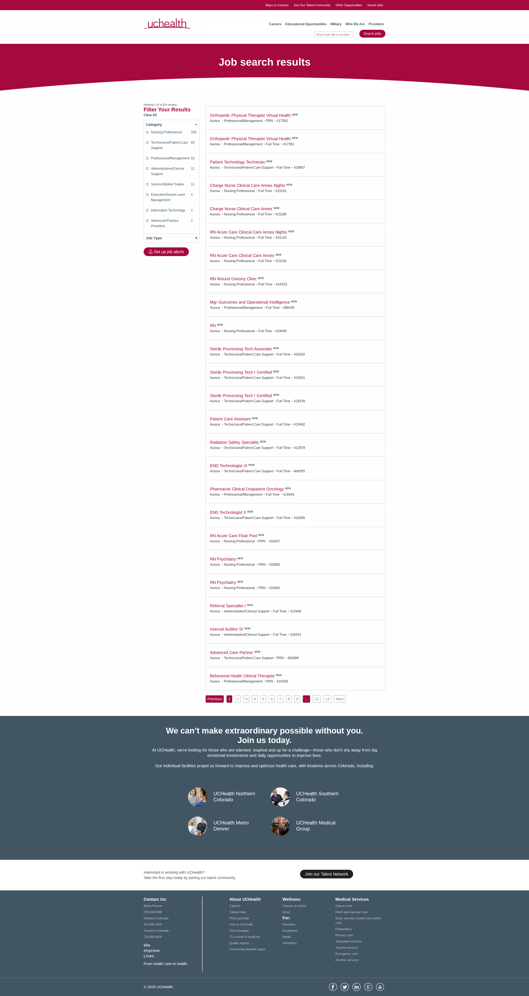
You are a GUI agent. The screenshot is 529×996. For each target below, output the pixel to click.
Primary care (344, 935)
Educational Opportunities (305, 24)
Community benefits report (247, 949)
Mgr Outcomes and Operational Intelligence (250, 302)
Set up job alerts (168, 251)
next (339, 699)
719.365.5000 (153, 937)
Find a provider (239, 918)
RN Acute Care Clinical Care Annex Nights (248, 232)
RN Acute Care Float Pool (233, 535)
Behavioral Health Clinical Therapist (242, 676)
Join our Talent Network (326, 874)
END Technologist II (228, 512)
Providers (376, 24)
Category (154, 125)
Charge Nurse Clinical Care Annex (241, 208)
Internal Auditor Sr (226, 629)
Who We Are (355, 24)
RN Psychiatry (223, 559)
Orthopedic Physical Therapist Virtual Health (250, 115)
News (286, 912)
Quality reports (239, 943)
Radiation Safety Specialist (234, 442)
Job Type (154, 238)
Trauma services (346, 947)
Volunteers (289, 943)
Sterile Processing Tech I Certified (241, 372)
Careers (275, 24)
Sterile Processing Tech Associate (241, 349)
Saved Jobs (375, 5)
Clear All (150, 115)
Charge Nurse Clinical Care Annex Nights (247, 185)
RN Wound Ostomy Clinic (233, 279)
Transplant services (348, 941)
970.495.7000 (153, 924)
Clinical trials (237, 912)
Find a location (239, 930)
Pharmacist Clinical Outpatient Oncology (247, 489)
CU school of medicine (244, 937)
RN (213, 325)
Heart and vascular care (351, 912)
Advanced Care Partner (231, 652)
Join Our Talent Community (312, 5)
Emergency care (346, 953)
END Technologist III (228, 465)
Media (286, 937)
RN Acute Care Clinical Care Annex (242, 255)
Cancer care (343, 906)
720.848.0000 (153, 912)
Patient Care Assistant (230, 419)
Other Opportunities (349, 5)
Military (336, 24)
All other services (347, 960)
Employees (290, 930)
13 (327, 699)
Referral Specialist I (228, 606)
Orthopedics (343, 929)
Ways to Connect (276, 5)
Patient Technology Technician (237, 162)
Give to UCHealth (241, 924)
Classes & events (294, 906)
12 (317, 699)
